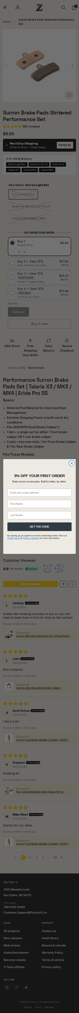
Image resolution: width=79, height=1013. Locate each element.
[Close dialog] (72, 463)
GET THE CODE (39, 526)
